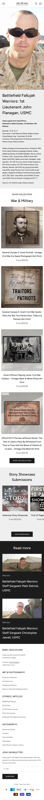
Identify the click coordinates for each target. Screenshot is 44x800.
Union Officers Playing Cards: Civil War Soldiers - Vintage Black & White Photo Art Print (22, 379)
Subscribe (10, 776)
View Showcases (22, 534)
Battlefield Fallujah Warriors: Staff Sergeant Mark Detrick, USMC (20, 586)
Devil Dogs (6, 705)
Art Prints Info (7, 681)
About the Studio (8, 730)
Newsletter (6, 741)
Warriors (6, 575)
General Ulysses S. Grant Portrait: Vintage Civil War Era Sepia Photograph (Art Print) (22, 254)
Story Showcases (8, 713)
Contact (5, 733)
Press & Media (7, 737)
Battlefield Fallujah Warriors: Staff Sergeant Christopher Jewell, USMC (20, 633)
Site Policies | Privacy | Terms (13, 745)
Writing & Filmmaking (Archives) (14, 717)
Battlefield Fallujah (9, 702)
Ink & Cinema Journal (10, 709)
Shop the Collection (22, 460)
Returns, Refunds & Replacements (15, 689)
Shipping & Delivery (9, 685)
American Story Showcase (15, 515)
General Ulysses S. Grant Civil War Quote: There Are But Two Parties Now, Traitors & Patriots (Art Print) (22, 315)
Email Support (14, 662)
